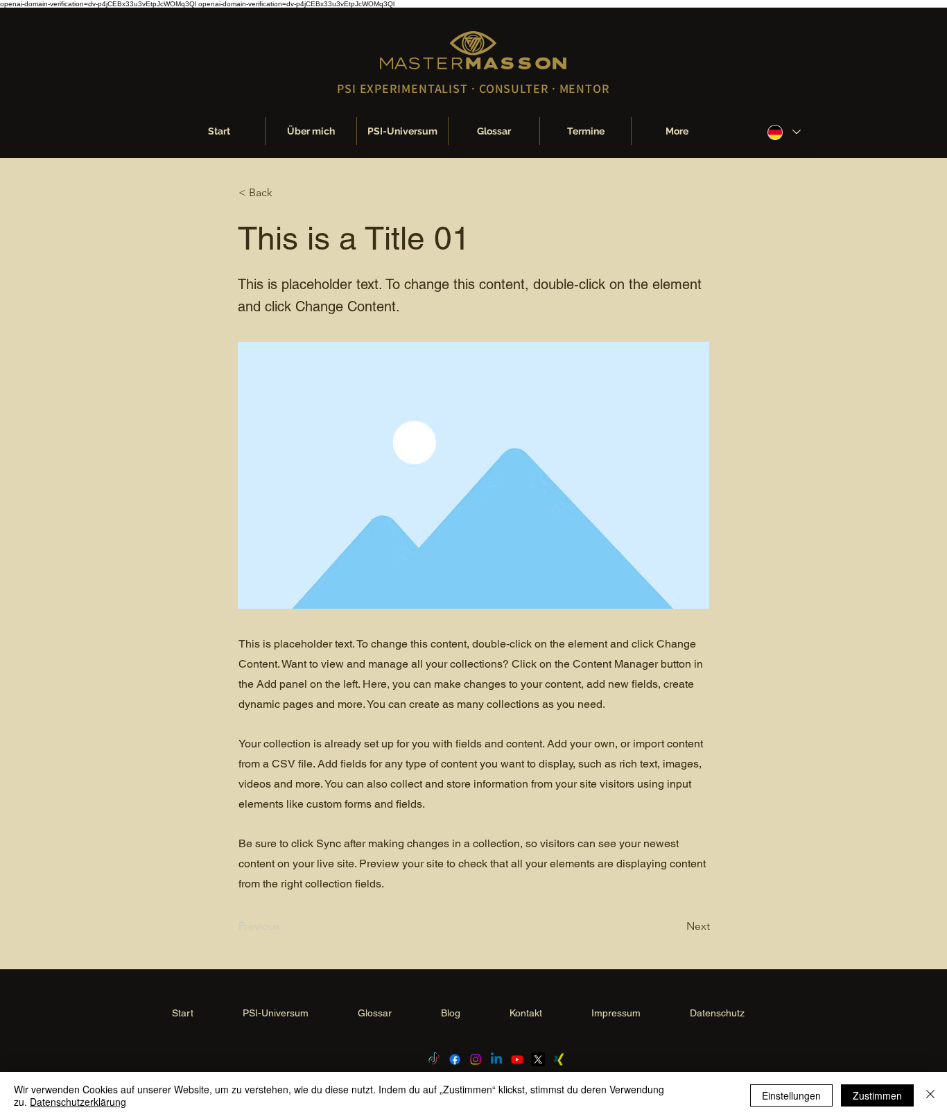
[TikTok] (434, 1059)
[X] (538, 1059)
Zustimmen (877, 1095)
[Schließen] (930, 1095)
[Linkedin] (496, 1059)
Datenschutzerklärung (78, 1102)
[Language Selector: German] (783, 132)
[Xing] (559, 1059)
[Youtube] (517, 1059)
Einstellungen (791, 1095)
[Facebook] (455, 1059)
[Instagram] (476, 1059)
